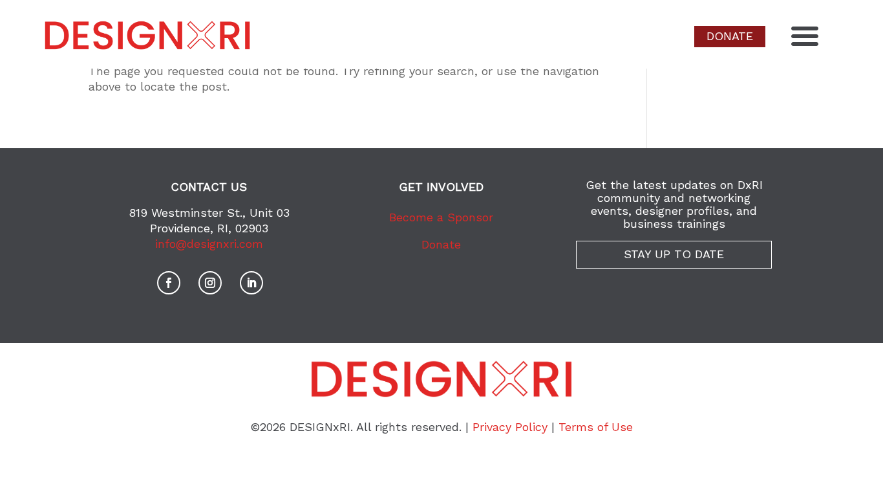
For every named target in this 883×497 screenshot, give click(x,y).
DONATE (730, 36)
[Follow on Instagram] (210, 282)
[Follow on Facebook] (168, 282)
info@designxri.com (209, 243)
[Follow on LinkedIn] (251, 282)
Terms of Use (596, 427)
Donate (441, 244)
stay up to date (674, 254)
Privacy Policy (510, 427)
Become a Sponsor (441, 217)
